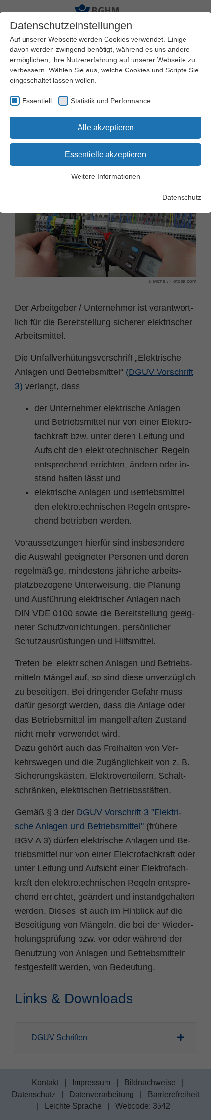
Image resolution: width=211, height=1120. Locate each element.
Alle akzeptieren (106, 127)
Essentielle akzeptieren (105, 154)
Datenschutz (181, 197)
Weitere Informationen (105, 176)
